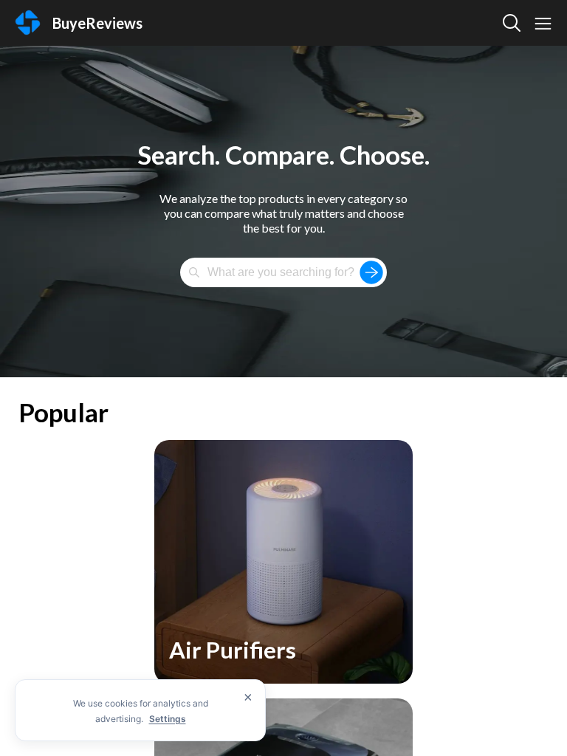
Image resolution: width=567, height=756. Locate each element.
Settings (167, 718)
